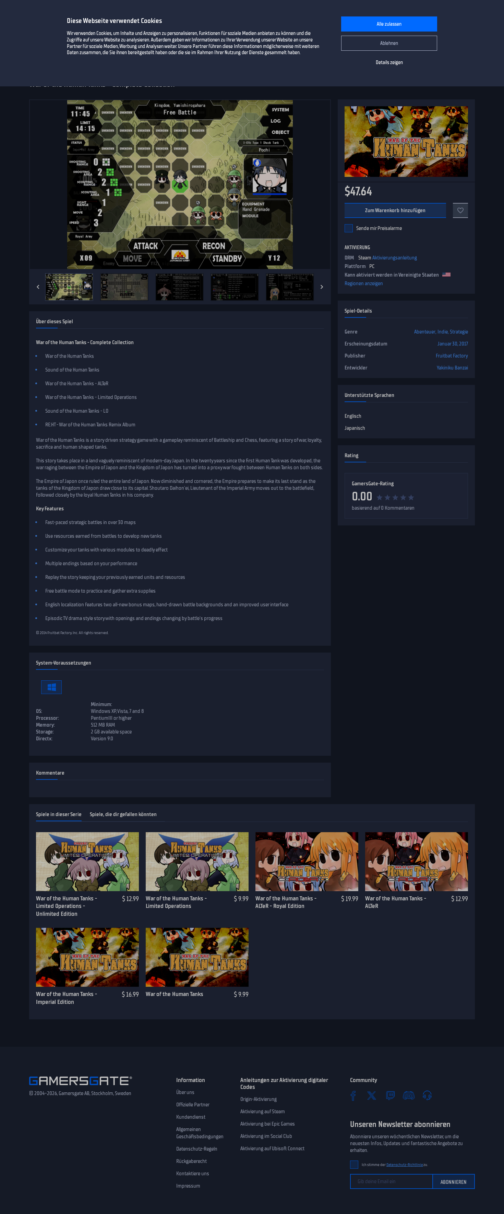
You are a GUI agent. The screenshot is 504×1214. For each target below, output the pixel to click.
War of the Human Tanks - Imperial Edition (66, 998)
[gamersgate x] (371, 1095)
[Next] (322, 286)
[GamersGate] (80, 1086)
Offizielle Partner (192, 1104)
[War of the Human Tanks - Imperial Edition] (87, 957)
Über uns (185, 1092)
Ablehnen (389, 43)
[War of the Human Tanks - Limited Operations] (197, 861)
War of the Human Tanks (174, 994)
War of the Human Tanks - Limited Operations (176, 902)
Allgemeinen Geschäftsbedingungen (200, 1133)
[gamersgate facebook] (353, 1095)
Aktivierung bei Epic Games (267, 1123)
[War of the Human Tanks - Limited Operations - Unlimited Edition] (87, 861)
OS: (39, 711)
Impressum (188, 1185)
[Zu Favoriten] (460, 210)
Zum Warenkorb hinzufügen (395, 210)
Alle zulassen (389, 24)
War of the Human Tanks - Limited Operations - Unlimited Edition (66, 906)
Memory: (45, 724)
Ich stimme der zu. (395, 1164)
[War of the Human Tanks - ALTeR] (416, 861)
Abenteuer (424, 331)
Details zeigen (389, 62)
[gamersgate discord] (408, 1095)
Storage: (45, 731)
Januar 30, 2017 (452, 343)
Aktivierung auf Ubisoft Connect (272, 1148)
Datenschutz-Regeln (196, 1148)
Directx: (44, 738)
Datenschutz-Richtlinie (404, 1164)
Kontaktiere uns (192, 1173)
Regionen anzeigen (364, 283)
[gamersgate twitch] (390, 1095)
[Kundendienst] (427, 1095)
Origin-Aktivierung (258, 1099)
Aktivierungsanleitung (394, 257)
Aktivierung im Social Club (266, 1136)
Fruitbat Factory (452, 355)
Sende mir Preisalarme (379, 228)
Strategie (459, 331)
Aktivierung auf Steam (262, 1111)
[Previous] (38, 286)
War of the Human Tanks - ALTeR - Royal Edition (285, 902)
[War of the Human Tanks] (197, 957)
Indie (442, 331)
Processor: (47, 718)
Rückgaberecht (191, 1161)
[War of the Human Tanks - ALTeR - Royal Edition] (306, 861)
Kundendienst (190, 1117)
